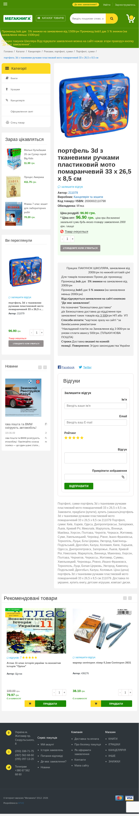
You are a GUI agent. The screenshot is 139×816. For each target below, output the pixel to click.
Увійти (106, 4)
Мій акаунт (47, 744)
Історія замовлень (52, 750)
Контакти (80, 759)
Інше (112, 755)
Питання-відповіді (52, 755)
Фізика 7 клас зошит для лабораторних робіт (36, 208)
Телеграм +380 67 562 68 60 (22, 770)
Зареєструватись (125, 4)
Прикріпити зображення (109, 470)
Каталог (52, 18)
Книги (14, 78)
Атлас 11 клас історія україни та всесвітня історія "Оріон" (34, 664)
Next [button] (45, 367)
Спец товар (18, 122)
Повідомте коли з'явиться (26, 344)
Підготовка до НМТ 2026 (24, 424)
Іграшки (15, 89)
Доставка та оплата (86, 738)
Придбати (50, 703)
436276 (85, 673)
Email (123, 416)
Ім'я (124, 399)
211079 (20, 313)
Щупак (18, 673)
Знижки (114, 761)
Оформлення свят (22, 111)
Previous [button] (40, 367)
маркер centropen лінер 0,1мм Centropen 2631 (102, 662)
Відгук (122, 449)
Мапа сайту (81, 765)
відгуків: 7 (15, 657)
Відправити (79, 486)
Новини (45, 767)
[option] (26, 299)
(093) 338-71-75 (24, 751)
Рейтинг (70, 433)
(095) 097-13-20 (24, 758)
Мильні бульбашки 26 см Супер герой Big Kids (35, 154)
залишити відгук (21, 297)
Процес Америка (34, 177)
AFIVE (21, 803)
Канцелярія (18, 100)
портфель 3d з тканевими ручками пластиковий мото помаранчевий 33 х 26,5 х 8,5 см (26, 306)
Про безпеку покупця (87, 744)
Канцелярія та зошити (88, 196)
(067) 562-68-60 (24, 755)
